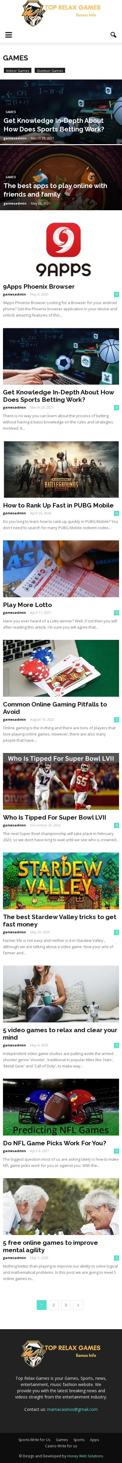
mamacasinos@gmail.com (72, 1409)
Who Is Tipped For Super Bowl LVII (54, 817)
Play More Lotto (27, 604)
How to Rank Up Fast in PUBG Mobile (58, 505)
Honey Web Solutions (85, 1456)
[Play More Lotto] (61, 568)
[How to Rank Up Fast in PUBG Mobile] (61, 469)
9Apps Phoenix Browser (39, 286)
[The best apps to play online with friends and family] (61, 197)
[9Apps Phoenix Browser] (61, 250)
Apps (94, 1439)
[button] (113, 35)
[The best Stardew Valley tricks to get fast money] (61, 880)
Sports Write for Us (34, 1439)
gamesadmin (15, 138)
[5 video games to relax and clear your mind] (61, 994)
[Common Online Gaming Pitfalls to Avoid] (61, 668)
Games (11, 112)
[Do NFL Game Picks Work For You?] (61, 1107)
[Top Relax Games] (61, 13)
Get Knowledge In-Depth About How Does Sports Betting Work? (58, 395)
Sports (78, 1439)
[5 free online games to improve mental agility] (61, 1206)
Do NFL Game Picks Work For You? (54, 1143)
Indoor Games (17, 70)
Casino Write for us (61, 1445)
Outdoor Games (50, 70)
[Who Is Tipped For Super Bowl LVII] (61, 781)
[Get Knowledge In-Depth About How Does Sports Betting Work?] (61, 131)
